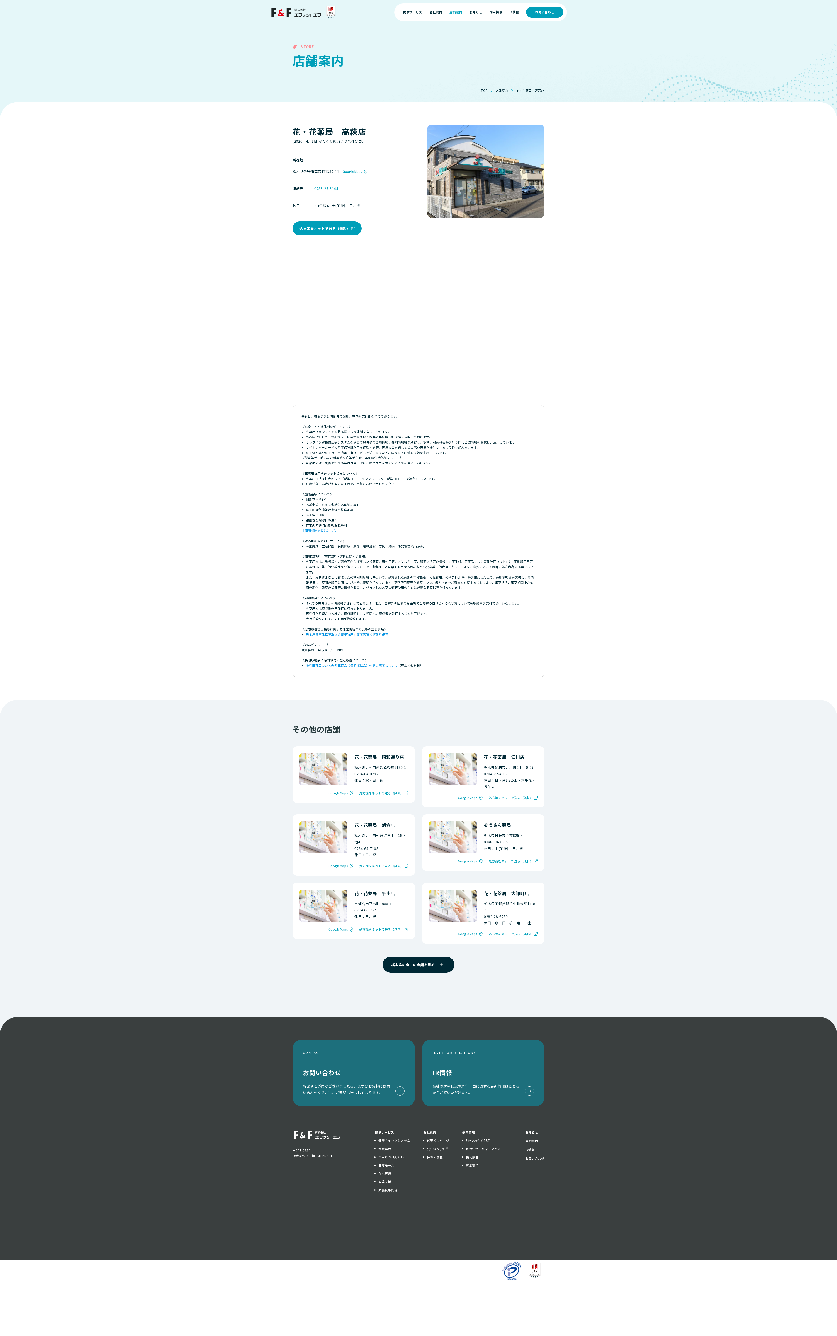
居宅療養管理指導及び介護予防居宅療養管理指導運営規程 (347, 634)
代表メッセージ (438, 1140)
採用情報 (468, 1132)
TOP (484, 90)
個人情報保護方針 (395, 1270)
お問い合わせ (544, 12)
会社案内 (429, 1132)
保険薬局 (384, 1149)
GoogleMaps (352, 171)
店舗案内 (501, 90)
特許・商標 (435, 1157)
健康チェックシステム (394, 1140)
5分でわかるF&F (478, 1140)
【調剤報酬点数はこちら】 (320, 530)
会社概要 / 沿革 (438, 1149)
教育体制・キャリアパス (483, 1149)
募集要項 (472, 1165)
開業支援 (384, 1182)
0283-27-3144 (326, 188)
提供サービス (384, 1132)
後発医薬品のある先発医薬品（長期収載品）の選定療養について (352, 665)
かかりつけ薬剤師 (391, 1157)
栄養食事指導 (388, 1190)
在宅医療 (384, 1173)
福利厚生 (472, 1157)
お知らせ (531, 1132)
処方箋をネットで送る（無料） (324, 228)
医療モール (386, 1165)
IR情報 (530, 1150)
